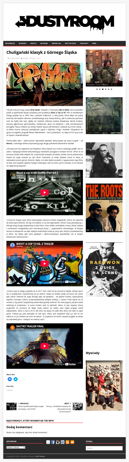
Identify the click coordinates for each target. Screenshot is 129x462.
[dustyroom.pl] (64, 39)
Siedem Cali (56, 43)
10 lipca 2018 (14, 58)
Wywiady (22, 43)
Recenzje (44, 43)
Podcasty (84, 43)
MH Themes (40, 456)
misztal (25, 58)
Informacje (10, 43)
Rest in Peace (70, 43)
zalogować (19, 432)
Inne (94, 43)
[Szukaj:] (104, 448)
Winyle (33, 43)
